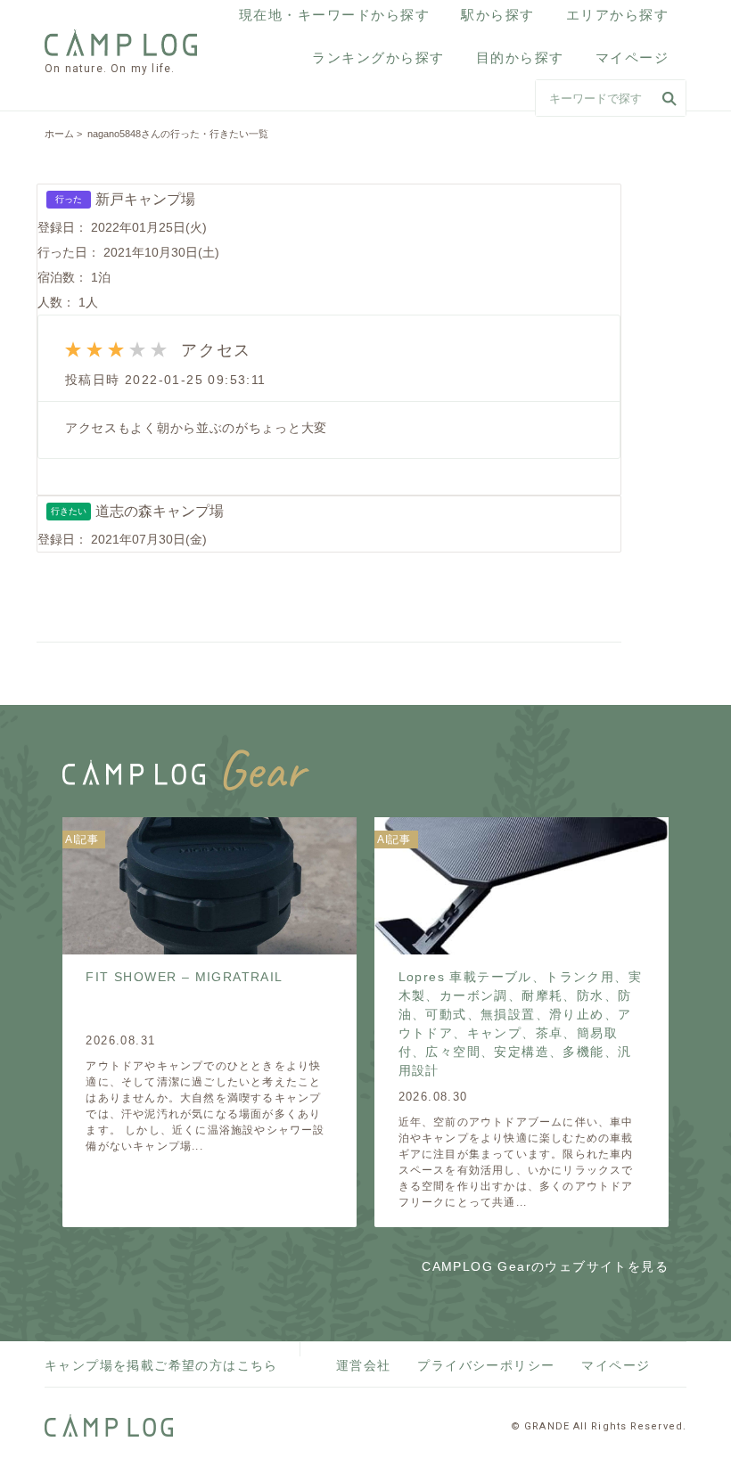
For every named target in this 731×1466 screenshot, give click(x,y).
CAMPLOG (123, 42)
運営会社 (363, 1365)
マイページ (632, 57)
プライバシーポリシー (485, 1365)
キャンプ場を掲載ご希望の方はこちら (161, 1365)
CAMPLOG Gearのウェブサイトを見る (545, 1266)
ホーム (59, 133)
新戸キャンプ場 (145, 199)
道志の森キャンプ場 (159, 511)
